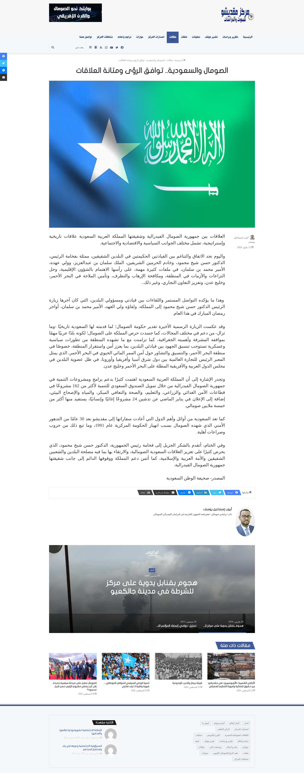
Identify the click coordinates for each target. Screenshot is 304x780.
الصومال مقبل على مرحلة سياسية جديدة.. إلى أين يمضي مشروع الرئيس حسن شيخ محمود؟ (74, 686)
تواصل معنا (86, 37)
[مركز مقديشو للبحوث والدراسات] (237, 16)
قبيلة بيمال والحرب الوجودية (187, 683)
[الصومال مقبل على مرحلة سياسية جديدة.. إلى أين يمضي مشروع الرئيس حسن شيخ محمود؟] (73, 666)
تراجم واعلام (124, 37)
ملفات (184, 37)
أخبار (152, 570)
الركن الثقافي (223, 729)
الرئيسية (247, 37)
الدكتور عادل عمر (92, 753)
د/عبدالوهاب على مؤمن (90, 738)
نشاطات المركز (105, 37)
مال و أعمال (231, 747)
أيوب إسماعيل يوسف (217, 509)
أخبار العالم (234, 723)
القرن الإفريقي (213, 735)
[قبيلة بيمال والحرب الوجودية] (178, 666)
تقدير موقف (211, 37)
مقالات (172, 37)
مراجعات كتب (215, 747)
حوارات (139, 37)
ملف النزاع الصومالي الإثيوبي (225, 753)
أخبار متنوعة (219, 723)
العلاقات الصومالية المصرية (236, 735)
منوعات (204, 753)
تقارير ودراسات (230, 37)
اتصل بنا (205, 723)
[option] (152, 589)
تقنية (197, 741)
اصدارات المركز (156, 37)
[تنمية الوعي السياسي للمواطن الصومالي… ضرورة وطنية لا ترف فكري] (125, 666)
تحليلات (196, 37)
